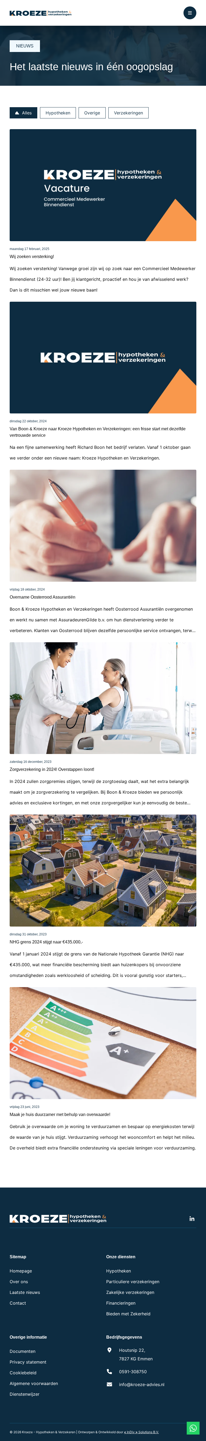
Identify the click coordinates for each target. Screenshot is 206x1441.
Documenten (22, 1351)
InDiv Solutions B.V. (141, 1432)
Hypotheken (118, 1271)
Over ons (19, 1281)
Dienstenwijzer (24, 1394)
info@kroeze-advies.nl (141, 1384)
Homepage (21, 1271)
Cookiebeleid (23, 1372)
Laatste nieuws (25, 1292)
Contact (18, 1303)
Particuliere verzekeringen (132, 1281)
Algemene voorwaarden (34, 1383)
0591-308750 (133, 1371)
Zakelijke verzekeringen (130, 1292)
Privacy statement (28, 1362)
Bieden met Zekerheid (128, 1313)
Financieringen (120, 1303)
